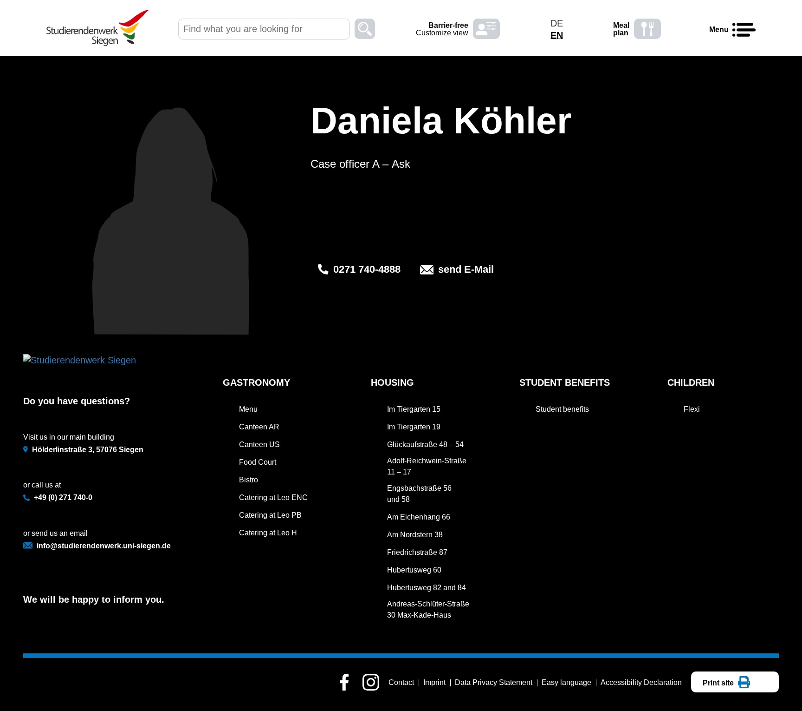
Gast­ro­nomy (256, 382)
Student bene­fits (564, 382)
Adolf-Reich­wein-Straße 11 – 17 (426, 466)
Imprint (434, 682)
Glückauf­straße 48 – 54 (425, 444)
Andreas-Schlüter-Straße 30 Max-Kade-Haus (428, 609)
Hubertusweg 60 (414, 570)
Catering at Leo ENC (273, 497)
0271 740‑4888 (367, 269)
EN (556, 35)
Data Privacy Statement (493, 682)
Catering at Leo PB (270, 515)
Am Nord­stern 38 (415, 535)
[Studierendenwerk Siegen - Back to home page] (97, 28)
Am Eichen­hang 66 (418, 517)
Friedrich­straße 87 (417, 552)
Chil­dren (690, 382)
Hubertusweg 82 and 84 (426, 588)
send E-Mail (466, 269)
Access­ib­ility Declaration (641, 682)
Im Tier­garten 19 (413, 427)
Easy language (566, 682)
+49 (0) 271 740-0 (63, 497)
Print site (719, 683)
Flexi (692, 409)
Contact (401, 682)
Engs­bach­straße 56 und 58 (419, 493)
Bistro (248, 480)
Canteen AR (259, 427)
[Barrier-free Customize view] (486, 29)
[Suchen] (365, 30)
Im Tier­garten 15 (413, 409)
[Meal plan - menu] (647, 29)
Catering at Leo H (268, 533)
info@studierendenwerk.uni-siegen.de (104, 546)
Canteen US (259, 444)
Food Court (257, 462)
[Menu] (744, 30)
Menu (248, 409)
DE (556, 23)
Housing (392, 382)
